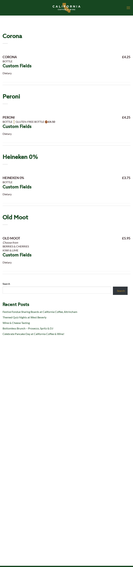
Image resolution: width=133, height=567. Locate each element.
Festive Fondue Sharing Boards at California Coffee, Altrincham (40, 311)
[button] (128, 7)
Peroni (11, 96)
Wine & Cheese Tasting (16, 322)
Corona (12, 36)
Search (6, 283)
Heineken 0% (20, 157)
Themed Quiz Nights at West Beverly (24, 317)
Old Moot (15, 217)
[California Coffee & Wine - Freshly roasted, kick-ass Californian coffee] (67, 8)
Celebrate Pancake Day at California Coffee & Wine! (33, 333)
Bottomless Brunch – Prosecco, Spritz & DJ (28, 328)
